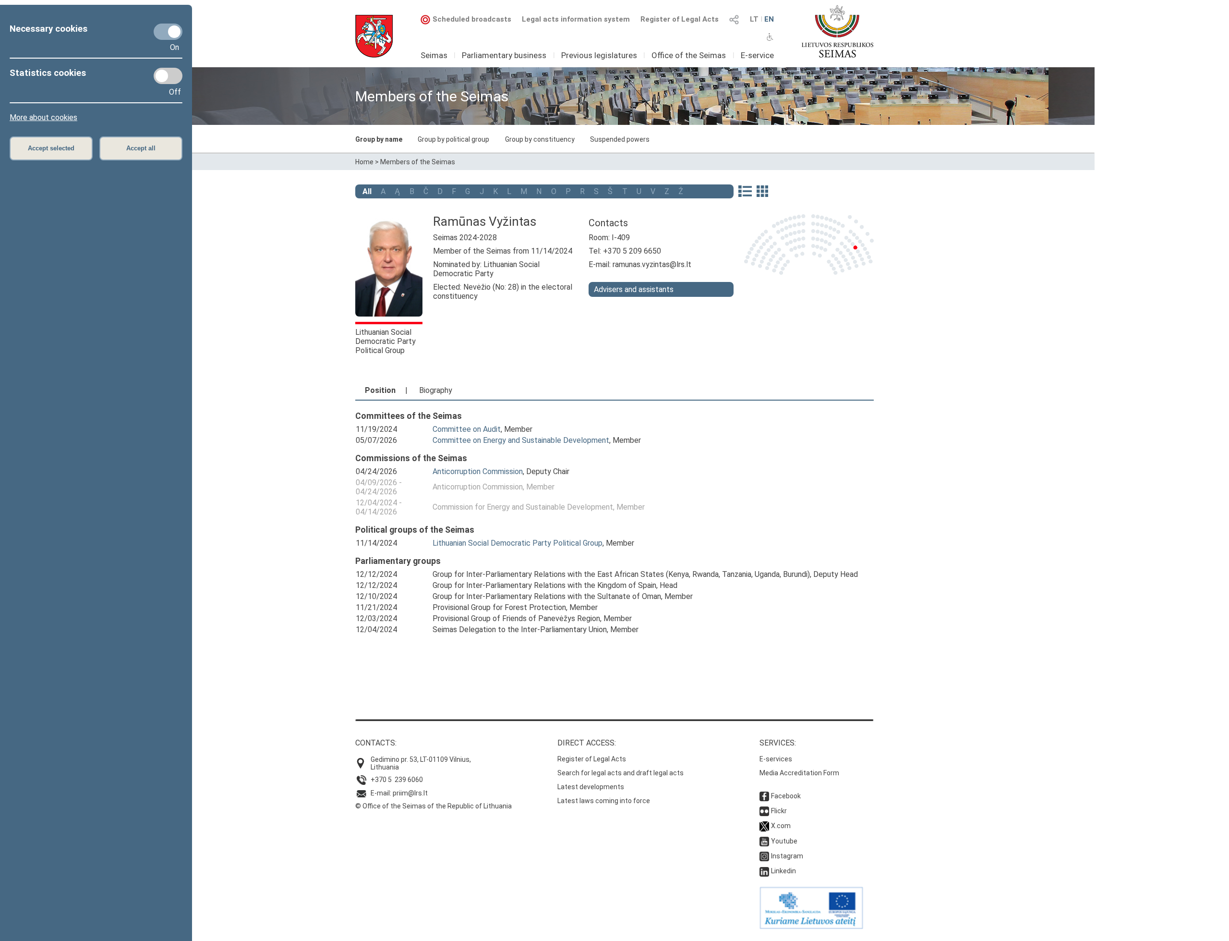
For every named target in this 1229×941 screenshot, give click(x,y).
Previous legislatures (599, 55)
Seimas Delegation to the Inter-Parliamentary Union (520, 629)
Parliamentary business (504, 55)
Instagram (787, 856)
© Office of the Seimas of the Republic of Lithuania (433, 806)
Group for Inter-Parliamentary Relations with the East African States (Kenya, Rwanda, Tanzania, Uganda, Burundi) (621, 574)
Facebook (786, 796)
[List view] (744, 192)
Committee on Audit (467, 429)
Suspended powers (620, 139)
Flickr (779, 811)
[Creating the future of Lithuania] (811, 926)
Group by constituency (540, 139)
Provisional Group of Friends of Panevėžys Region (516, 618)
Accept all (141, 148)
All (367, 191)
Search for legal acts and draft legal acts (620, 773)
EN (769, 19)
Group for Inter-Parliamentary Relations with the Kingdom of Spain (544, 585)
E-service (757, 55)
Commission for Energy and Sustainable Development (523, 507)
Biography (435, 390)
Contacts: (376, 742)
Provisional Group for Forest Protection (499, 607)
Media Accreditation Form (799, 773)
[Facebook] (764, 796)
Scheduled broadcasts (472, 19)
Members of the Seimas (417, 162)
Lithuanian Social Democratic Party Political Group (385, 341)
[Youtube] (764, 841)
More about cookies (43, 117)
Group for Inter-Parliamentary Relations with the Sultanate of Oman (547, 596)
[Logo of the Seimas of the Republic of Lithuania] (837, 31)
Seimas (434, 55)
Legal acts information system (576, 19)
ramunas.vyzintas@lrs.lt (652, 264)
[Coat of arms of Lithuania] (374, 36)
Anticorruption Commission (478, 471)
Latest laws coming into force (603, 801)
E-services (775, 759)
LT (754, 19)
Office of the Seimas (688, 55)
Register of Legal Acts (679, 19)
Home (364, 162)
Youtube (784, 841)
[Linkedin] (764, 871)
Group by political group (453, 139)
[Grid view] (762, 192)
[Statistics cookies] (168, 76)
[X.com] (764, 826)
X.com (781, 826)
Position (380, 390)
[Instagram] (764, 856)
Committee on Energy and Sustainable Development (521, 440)
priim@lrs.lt (410, 793)
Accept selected (51, 148)
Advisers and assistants (634, 289)
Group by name (378, 139)
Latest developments (590, 787)
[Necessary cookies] (168, 32)
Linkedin (783, 871)
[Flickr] (764, 811)
